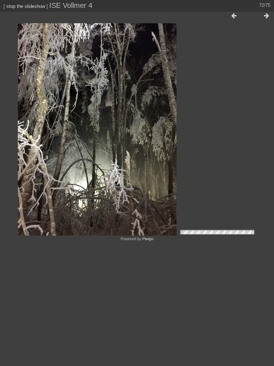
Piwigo (147, 239)
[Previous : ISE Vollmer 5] (233, 16)
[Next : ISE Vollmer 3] (266, 16)
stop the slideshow (25, 6)
